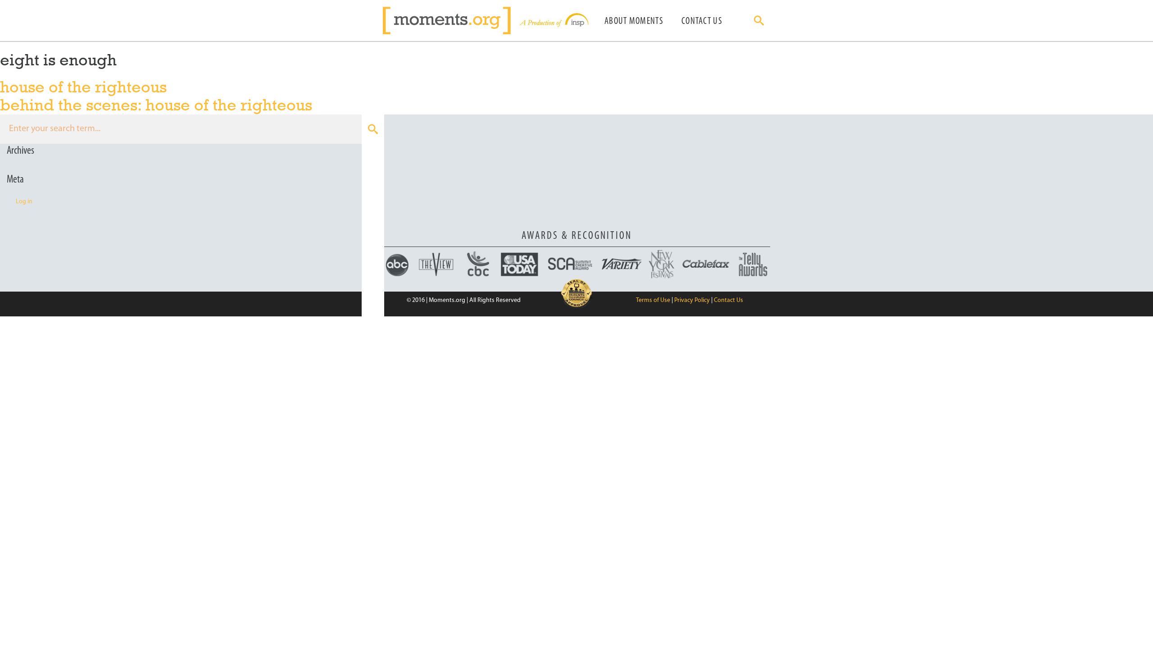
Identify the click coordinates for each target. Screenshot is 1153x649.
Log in (24, 201)
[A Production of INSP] (553, 20)
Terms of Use (653, 300)
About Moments (633, 21)
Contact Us (701, 21)
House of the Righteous (83, 87)
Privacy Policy (692, 300)
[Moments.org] (450, 20)
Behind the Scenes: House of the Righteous (156, 105)
